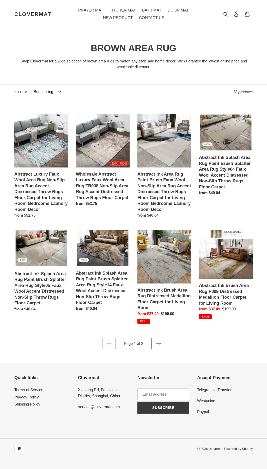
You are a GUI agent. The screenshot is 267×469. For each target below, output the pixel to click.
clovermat (32, 14)
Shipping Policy (27, 404)
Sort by (21, 92)
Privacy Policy (26, 397)
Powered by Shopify (238, 449)
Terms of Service (28, 389)
